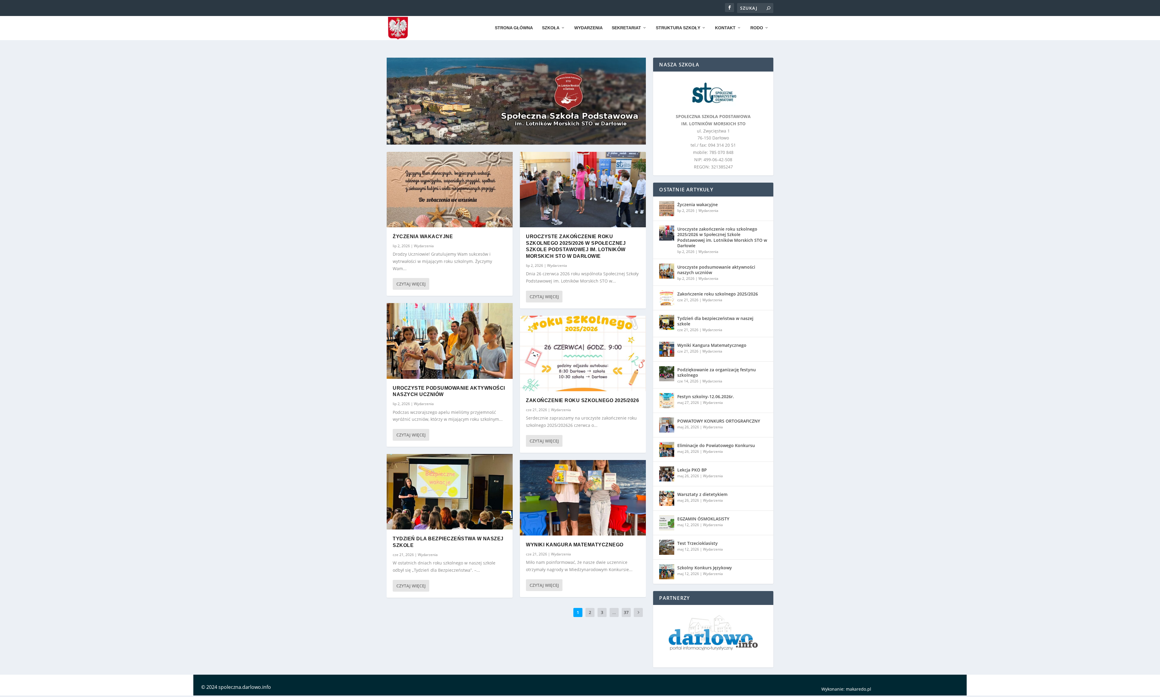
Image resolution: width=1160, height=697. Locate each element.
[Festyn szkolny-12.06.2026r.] (666, 400)
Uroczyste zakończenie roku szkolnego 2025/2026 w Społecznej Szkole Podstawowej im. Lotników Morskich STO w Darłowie (722, 237)
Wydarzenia (588, 27)
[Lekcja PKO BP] (666, 473)
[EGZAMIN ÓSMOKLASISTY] (666, 522)
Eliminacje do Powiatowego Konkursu (716, 445)
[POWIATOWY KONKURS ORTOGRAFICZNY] (666, 425)
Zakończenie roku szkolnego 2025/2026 (582, 400)
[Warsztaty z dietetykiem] (666, 498)
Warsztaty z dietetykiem (702, 494)
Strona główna (514, 27)
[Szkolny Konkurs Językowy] (666, 571)
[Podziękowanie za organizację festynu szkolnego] (666, 373)
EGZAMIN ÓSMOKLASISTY (703, 519)
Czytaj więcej (411, 284)
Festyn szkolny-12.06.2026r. (705, 396)
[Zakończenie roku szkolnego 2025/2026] (583, 353)
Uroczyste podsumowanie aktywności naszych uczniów (716, 269)
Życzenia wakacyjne (423, 236)
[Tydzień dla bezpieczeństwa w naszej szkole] (450, 491)
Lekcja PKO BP (692, 470)
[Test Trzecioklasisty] (666, 547)
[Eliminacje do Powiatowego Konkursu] (666, 449)
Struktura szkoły (678, 27)
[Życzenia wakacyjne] (450, 189)
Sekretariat (626, 27)
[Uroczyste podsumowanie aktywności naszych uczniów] (450, 341)
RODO (756, 27)
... (614, 612)
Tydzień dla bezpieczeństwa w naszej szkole (715, 321)
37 (626, 612)
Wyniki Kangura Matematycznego (575, 544)
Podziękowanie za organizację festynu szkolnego (716, 372)
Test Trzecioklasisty (697, 543)
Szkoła (550, 27)
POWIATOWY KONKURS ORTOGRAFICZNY (718, 421)
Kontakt (725, 27)
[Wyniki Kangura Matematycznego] (583, 498)
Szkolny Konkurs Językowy (704, 568)
